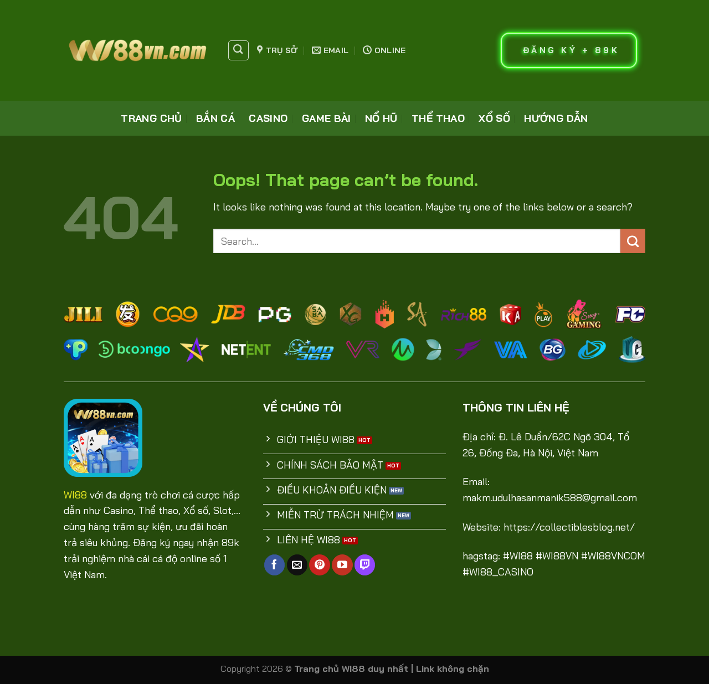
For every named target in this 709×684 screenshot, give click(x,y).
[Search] (238, 50)
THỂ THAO (438, 118)
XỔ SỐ (494, 118)
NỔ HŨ (381, 118)
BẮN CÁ (215, 118)
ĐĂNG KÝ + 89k (571, 50)
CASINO (268, 118)
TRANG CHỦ (151, 118)
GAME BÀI (326, 118)
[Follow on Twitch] (364, 564)
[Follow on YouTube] (342, 564)
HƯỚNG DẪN (556, 118)
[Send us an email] (297, 564)
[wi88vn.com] (137, 50)
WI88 (75, 494)
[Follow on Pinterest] (319, 564)
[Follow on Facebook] (274, 564)
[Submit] (632, 241)
